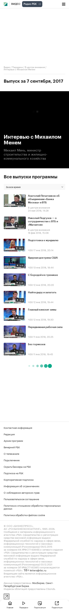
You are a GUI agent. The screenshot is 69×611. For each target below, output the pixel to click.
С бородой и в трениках (43, 275)
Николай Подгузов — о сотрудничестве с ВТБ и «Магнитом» (43, 221)
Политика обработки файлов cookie (24, 515)
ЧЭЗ (30, 250)
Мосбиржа (38, 582)
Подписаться (40, 607)
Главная (10, 607)
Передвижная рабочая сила (45, 327)
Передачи (17, 67)
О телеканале (11, 453)
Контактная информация (18, 427)
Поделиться (57, 607)
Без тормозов (36, 344)
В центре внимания (35, 67)
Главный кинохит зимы (42, 309)
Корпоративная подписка (18, 479)
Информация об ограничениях (21, 486)
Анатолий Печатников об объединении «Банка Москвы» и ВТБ (44, 199)
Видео (15, 4)
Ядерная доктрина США (43, 258)
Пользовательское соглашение (21, 499)
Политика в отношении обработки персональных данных (32, 506)
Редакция (9, 434)
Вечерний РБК (12, 447)
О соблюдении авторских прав (22, 492)
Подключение (12, 460)
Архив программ (13, 440)
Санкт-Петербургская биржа (28, 584)
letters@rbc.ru (38, 570)
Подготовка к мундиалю (43, 240)
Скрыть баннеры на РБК (17, 466)
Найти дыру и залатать (42, 292)
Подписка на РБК (13, 473)
